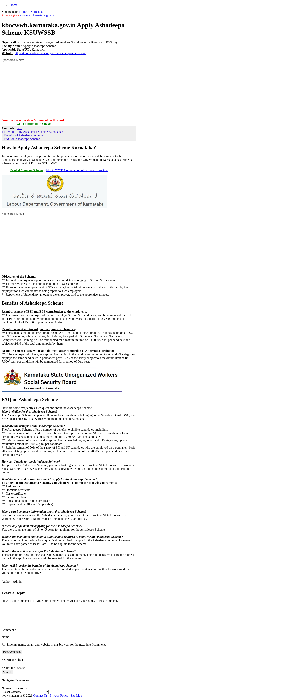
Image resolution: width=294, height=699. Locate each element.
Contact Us (40, 695)
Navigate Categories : (15, 688)
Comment (9, 630)
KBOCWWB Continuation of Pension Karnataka (77, 170)
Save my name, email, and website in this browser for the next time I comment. (56, 644)
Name (5, 637)
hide (19, 128)
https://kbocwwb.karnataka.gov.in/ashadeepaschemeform (50, 53)
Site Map (76, 695)
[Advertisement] (69, 90)
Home (13, 5)
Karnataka (36, 11)
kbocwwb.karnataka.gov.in (37, 15)
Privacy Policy (59, 695)
